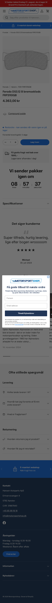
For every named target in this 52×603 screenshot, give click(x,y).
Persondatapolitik (19, 324)
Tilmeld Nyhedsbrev (26, 313)
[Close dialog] (48, 277)
